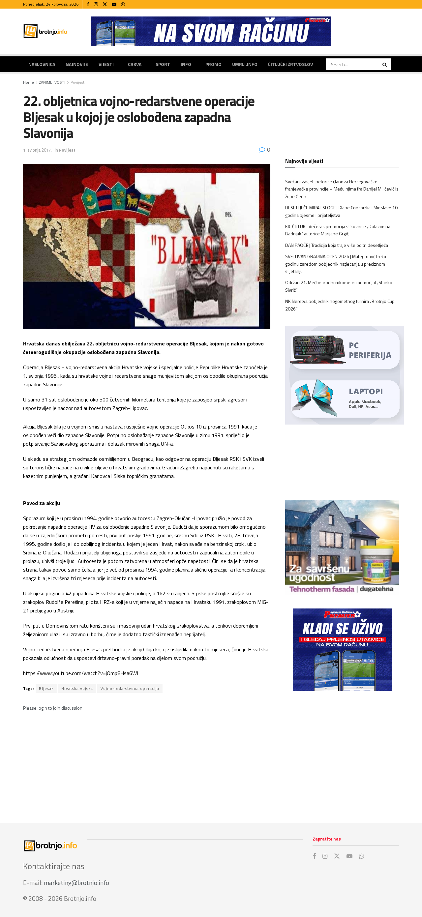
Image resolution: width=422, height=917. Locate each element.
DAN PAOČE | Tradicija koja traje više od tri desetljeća (336, 245)
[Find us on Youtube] (114, 4)
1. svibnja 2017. (37, 150)
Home (28, 82)
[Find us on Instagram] (96, 4)
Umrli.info (244, 64)
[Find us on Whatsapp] (123, 4)
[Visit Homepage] (45, 31)
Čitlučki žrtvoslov (290, 64)
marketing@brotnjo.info (76, 882)
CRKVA (134, 64)
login (42, 707)
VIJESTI (106, 64)
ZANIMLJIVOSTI (52, 82)
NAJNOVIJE (77, 64)
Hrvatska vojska (77, 688)
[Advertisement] (342, 750)
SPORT (163, 64)
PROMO (213, 64)
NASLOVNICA (41, 64)
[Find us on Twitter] (105, 4)
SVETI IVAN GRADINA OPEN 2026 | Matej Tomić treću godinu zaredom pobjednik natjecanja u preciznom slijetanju (335, 264)
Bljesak (46, 688)
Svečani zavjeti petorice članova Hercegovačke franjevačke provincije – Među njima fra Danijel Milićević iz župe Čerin (342, 189)
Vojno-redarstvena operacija (130, 688)
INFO (186, 64)
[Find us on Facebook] (88, 4)
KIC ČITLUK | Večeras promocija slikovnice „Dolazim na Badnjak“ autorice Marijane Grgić (337, 230)
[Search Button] (385, 64)
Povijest (77, 82)
